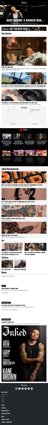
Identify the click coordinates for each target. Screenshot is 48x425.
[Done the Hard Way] (24, 51)
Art (3, 182)
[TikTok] (29, 389)
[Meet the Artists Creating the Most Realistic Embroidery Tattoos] (24, 177)
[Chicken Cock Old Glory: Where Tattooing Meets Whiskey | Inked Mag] (29, 136)
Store (2, 401)
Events (3, 400)
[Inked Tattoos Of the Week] (24, 228)
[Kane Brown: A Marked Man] (24, 15)
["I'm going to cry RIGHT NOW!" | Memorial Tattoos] (18, 153)
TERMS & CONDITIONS (6, 422)
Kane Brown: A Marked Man (24, 20)
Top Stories (4, 394)
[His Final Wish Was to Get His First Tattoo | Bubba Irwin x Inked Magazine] (7, 136)
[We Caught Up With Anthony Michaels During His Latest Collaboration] (24, 78)
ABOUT (3, 405)
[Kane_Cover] (24, 29)
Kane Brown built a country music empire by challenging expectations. (24, 23)
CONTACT (3, 408)
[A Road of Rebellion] (24, 314)
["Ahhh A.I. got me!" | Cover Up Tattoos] (6, 153)
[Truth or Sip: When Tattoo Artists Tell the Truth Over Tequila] (41, 136)
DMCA (2, 416)
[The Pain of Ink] (7, 264)
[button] (2, 141)
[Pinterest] (25, 389)
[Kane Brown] (12, 117)
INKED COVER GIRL (5, 413)
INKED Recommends (6, 302)
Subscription (5, 411)
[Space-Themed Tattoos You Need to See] (24, 211)
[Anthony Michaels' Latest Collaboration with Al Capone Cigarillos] (18, 136)
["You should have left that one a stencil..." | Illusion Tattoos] (29, 153)
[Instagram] (22, 389)
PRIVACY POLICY (5, 419)
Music (4, 286)
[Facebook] (16, 389)
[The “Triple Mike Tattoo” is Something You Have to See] (24, 194)
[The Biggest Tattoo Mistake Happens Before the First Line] (24, 95)
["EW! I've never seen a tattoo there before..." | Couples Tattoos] (41, 153)
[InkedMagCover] (24, 353)
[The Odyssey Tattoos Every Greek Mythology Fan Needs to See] (12, 247)
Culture (4, 83)
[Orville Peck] (35, 117)
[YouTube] (32, 389)
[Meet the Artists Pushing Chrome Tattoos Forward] (35, 247)
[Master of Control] (20, 264)
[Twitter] (19, 389)
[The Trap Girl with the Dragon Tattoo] (24, 298)
